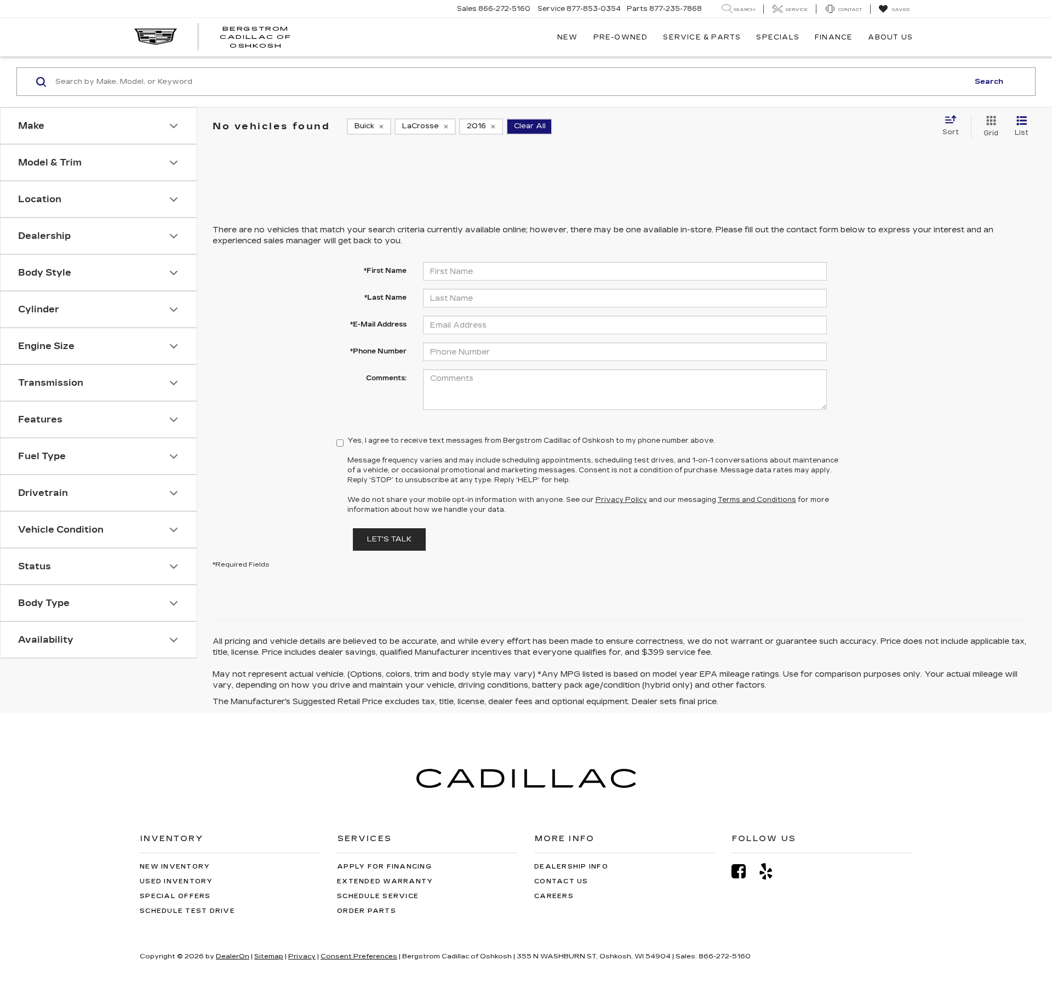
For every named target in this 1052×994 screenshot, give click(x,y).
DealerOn (232, 956)
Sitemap (268, 956)
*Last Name (385, 297)
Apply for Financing (384, 866)
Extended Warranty (385, 881)
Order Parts (366, 911)
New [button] (567, 37)
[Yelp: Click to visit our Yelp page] (771, 871)
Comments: (386, 378)
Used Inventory (176, 881)
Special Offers (175, 896)
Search (989, 81)
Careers (554, 896)
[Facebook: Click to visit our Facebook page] (744, 871)
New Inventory (175, 866)
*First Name (385, 271)
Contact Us (561, 881)
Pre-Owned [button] (620, 37)
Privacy (302, 956)
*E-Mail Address (378, 324)
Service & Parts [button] (702, 37)
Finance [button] (834, 37)
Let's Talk (389, 539)
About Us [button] (890, 37)
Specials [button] (777, 37)
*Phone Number (378, 351)
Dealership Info (571, 866)
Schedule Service (378, 896)
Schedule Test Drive (187, 911)
